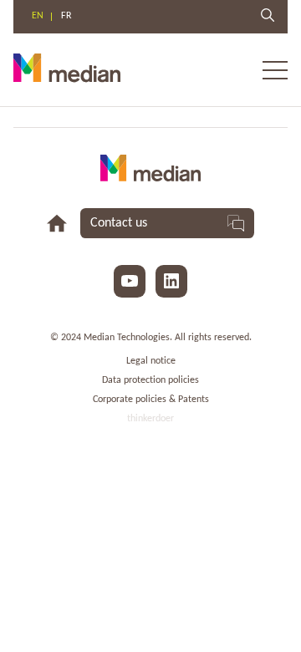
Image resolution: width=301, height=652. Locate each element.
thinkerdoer (150, 419)
